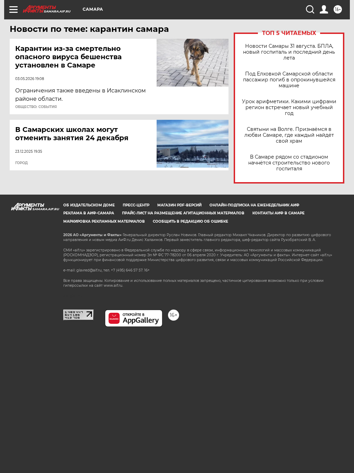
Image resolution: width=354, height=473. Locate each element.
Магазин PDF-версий (179, 205)
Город (21, 163)
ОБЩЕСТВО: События (36, 107)
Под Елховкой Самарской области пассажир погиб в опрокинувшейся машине (289, 80)
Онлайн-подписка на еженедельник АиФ (254, 205)
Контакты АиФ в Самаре (278, 213)
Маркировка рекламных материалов (104, 221)
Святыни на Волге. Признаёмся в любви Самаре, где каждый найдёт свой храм (289, 135)
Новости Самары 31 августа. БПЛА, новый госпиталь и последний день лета (289, 52)
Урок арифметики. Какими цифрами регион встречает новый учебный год (289, 107)
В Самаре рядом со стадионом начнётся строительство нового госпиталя (289, 163)
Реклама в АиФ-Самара (88, 213)
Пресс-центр (136, 205)
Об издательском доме (89, 205)
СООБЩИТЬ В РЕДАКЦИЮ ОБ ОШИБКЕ (190, 221)
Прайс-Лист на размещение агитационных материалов (183, 213)
